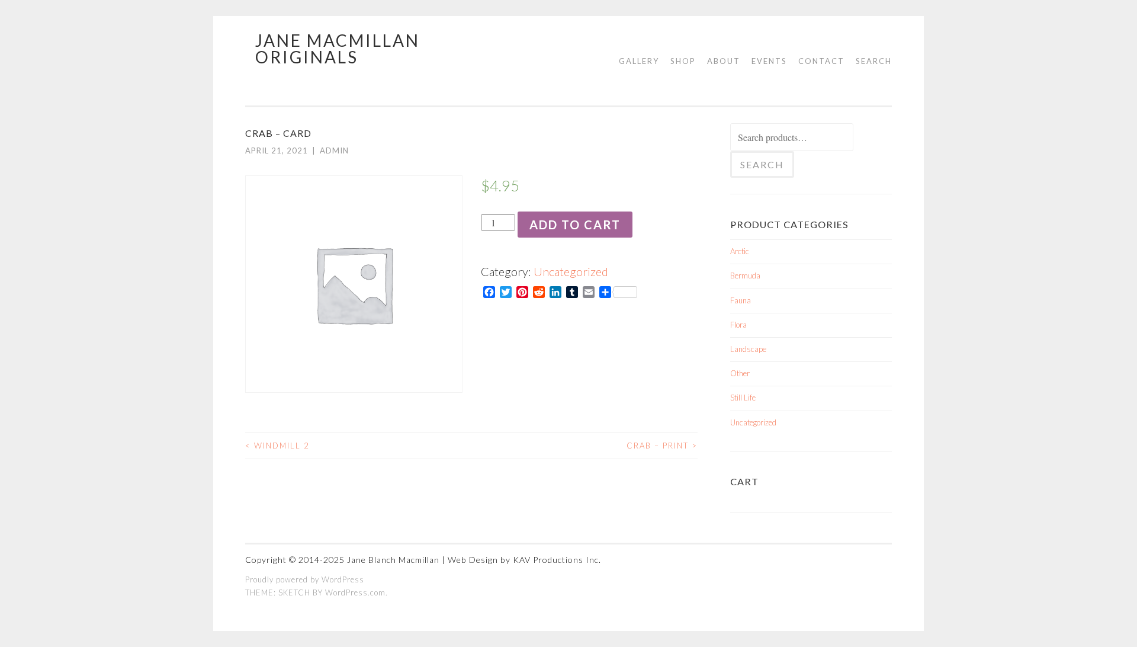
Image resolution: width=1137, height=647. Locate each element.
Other (740, 373)
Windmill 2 (277, 445)
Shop (683, 61)
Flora (738, 324)
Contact (821, 61)
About (723, 61)
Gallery (639, 61)
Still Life (743, 397)
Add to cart (575, 224)
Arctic (739, 251)
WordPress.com (355, 592)
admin (334, 150)
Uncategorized (571, 271)
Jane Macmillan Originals (337, 48)
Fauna (740, 300)
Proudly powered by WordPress (304, 579)
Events (769, 61)
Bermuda (745, 275)
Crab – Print (662, 445)
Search (874, 61)
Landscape (748, 349)
